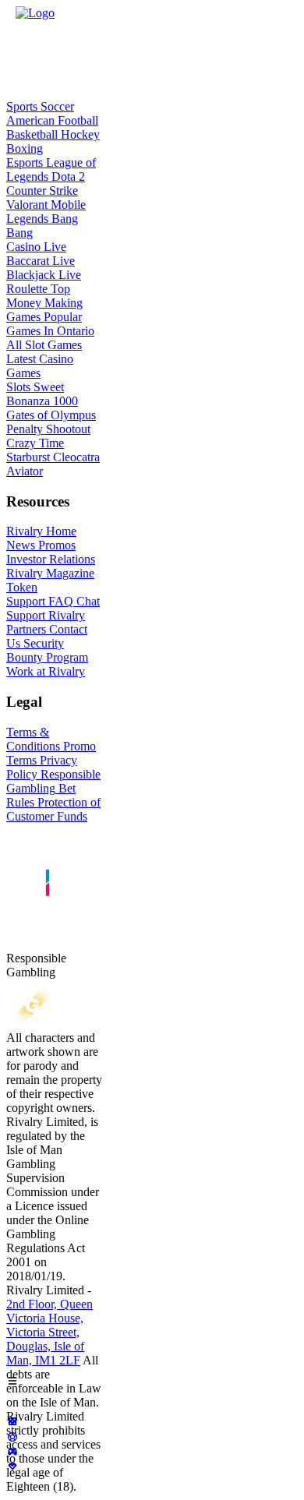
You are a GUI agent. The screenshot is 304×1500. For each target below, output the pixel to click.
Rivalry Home (41, 531)
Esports (24, 162)
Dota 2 (66, 176)
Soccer (55, 106)
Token (21, 587)
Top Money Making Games (44, 302)
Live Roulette (43, 281)
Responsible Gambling (53, 781)
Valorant (27, 204)
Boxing (24, 148)
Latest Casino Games (39, 365)
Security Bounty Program (47, 650)
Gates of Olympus (51, 415)
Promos (55, 545)
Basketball (32, 134)
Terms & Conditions (33, 739)
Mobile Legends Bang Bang (46, 218)
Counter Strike (42, 190)
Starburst (28, 457)
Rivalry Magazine (50, 573)
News (20, 545)
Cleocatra (75, 457)
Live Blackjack (40, 267)
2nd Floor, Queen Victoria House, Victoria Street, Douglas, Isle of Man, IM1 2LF (49, 1332)
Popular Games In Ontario (50, 323)
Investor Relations (50, 559)
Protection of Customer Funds (53, 809)
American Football (52, 120)
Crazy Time (35, 443)
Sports (21, 106)
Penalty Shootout (48, 429)
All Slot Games (44, 344)
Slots (18, 387)
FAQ (59, 601)
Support (25, 601)
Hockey (79, 134)
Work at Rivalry (45, 671)
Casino (23, 246)
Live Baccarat (36, 253)
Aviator (24, 471)
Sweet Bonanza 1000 (42, 394)
